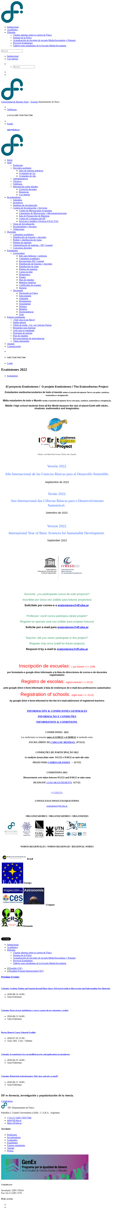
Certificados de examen (30, 285)
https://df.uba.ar (14, 1123)
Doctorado (18, 290)
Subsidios (17, 200)
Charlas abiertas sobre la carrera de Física (32, 35)
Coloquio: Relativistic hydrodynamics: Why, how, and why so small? (29, 1076)
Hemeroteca (24, 274)
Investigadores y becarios (25, 226)
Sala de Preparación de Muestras (34, 216)
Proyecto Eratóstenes (23, 43)
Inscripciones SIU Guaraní (31, 261)
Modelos (23, 309)
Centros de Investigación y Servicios (30, 208)
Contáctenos (7, 1101)
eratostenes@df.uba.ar (73, 605)
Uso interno (12, 59)
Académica (12, 29)
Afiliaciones (18, 229)
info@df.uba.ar (13, 130)
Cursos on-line (26, 272)
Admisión (23, 298)
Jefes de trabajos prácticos (31, 170)
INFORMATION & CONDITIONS (57, 721)
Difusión (11, 32)
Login (10, 363)
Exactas (34, 102)
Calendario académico (23, 234)
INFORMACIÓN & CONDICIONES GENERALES (57, 710)
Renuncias (24, 192)
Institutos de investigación (25, 205)
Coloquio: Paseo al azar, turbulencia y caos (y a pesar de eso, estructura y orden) (34, 1010)
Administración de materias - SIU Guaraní (33, 245)
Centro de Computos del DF (32, 218)
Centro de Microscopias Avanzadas (35, 210)
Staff (9, 162)
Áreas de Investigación (23, 224)
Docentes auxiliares (22, 168)
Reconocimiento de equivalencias (28, 338)
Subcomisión (25, 296)
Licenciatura (19, 253)
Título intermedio (21, 341)
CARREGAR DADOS (59, 762)
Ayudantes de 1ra (27, 173)
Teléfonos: (12, 109)
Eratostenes (12, 376)
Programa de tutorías (22, 333)
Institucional (13, 27)
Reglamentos (25, 301)
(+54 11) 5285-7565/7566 (19, 1117)
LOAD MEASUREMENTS (59, 782)
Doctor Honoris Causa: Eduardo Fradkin (18, 1032)
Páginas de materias (22, 242)
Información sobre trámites (25, 186)
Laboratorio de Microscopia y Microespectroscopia (43, 213)
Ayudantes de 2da (27, 176)
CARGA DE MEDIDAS (63, 742)
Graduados (12, 1140)
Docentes (11, 232)
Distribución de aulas (29, 266)
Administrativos (20, 178)
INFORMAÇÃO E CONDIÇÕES (57, 716)
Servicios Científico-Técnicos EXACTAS (38, 221)
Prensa (10, 1150)
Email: (10, 123)
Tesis (21, 314)
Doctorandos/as (26, 312)
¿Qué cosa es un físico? (24, 320)
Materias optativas (27, 282)
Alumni (10, 343)
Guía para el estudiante (23, 330)
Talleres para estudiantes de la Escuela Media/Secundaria (39, 45)
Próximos (10, 977)
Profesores (18, 165)
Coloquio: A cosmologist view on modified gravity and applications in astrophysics (35, 1054)
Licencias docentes (28, 189)
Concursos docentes (22, 248)
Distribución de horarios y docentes (29, 237)
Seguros (23, 288)
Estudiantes (12, 250)
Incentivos (18, 202)
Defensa (23, 306)
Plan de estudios (26, 280)
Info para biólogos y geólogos (33, 256)
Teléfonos (17, 184)
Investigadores (14, 197)
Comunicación (14, 346)
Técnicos (17, 181)
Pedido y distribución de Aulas (27, 240)
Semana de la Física (22, 37)
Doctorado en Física (28, 293)
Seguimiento (25, 304)
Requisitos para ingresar (24, 327)
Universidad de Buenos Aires (15, 102)
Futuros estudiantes (16, 317)
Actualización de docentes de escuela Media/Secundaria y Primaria (44, 40)
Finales (22, 277)
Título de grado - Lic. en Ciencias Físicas (32, 325)
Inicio (9, 160)
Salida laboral (19, 322)
